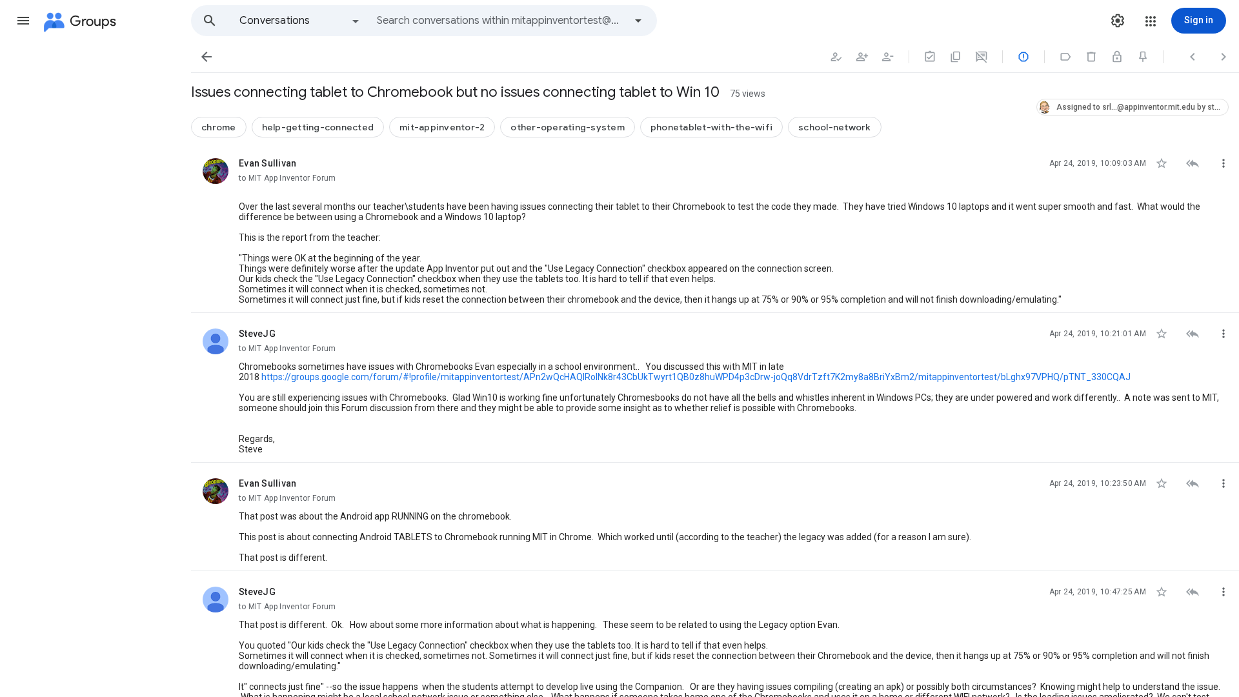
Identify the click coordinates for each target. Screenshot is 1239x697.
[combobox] (500, 20)
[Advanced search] (638, 20)
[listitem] (715, 228)
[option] (300, 20)
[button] (23, 20)
